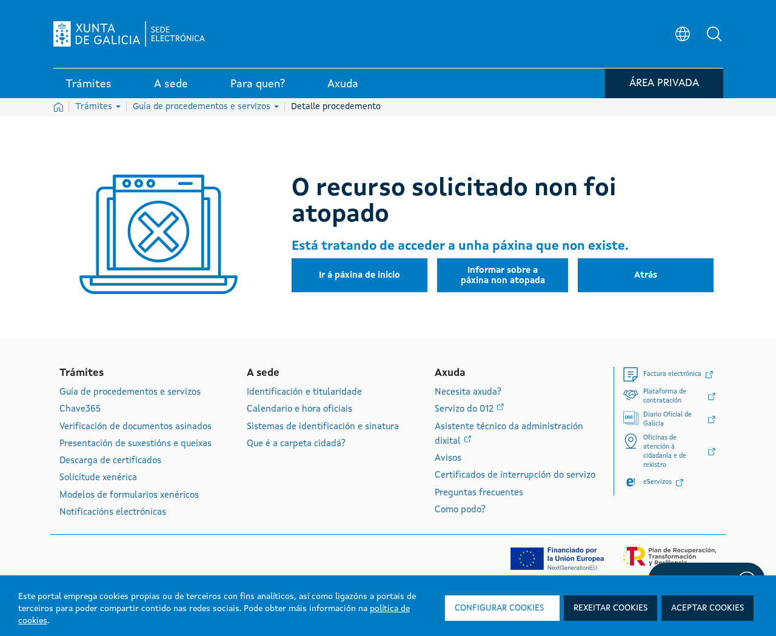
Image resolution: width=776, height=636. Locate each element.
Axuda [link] (342, 84)
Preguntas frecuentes (479, 493)
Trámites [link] (88, 84)
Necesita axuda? (468, 392)
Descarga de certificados (110, 461)
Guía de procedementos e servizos (203, 106)
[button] (714, 34)
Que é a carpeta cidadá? (296, 444)
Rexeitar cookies (610, 608)
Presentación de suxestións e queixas (135, 444)
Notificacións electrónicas (112, 512)
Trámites (95, 106)
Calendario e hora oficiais (299, 409)
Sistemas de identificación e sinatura (323, 427)
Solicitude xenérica (98, 478)
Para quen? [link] (257, 84)
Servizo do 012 (465, 409)
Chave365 (80, 409)
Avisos (448, 458)
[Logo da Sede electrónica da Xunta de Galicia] (129, 34)
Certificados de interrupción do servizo (515, 475)
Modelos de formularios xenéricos (129, 495)
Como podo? (460, 510)
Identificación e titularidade (304, 392)
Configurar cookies (499, 608)
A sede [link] (171, 84)
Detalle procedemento (336, 106)
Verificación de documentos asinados (135, 427)
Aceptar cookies (707, 608)
